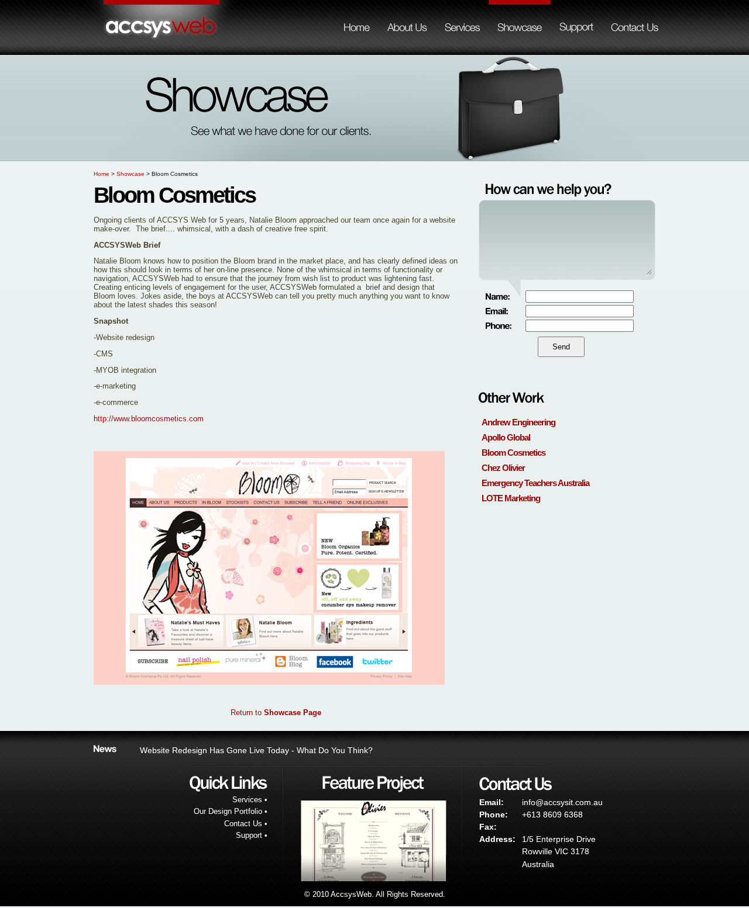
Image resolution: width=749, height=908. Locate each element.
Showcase (130, 174)
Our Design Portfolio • (230, 811)
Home (101, 174)
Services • (249, 799)
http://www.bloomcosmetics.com (149, 418)
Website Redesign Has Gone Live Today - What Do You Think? (256, 750)
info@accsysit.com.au (562, 802)
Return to (276, 712)
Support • (251, 835)
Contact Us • (245, 823)
